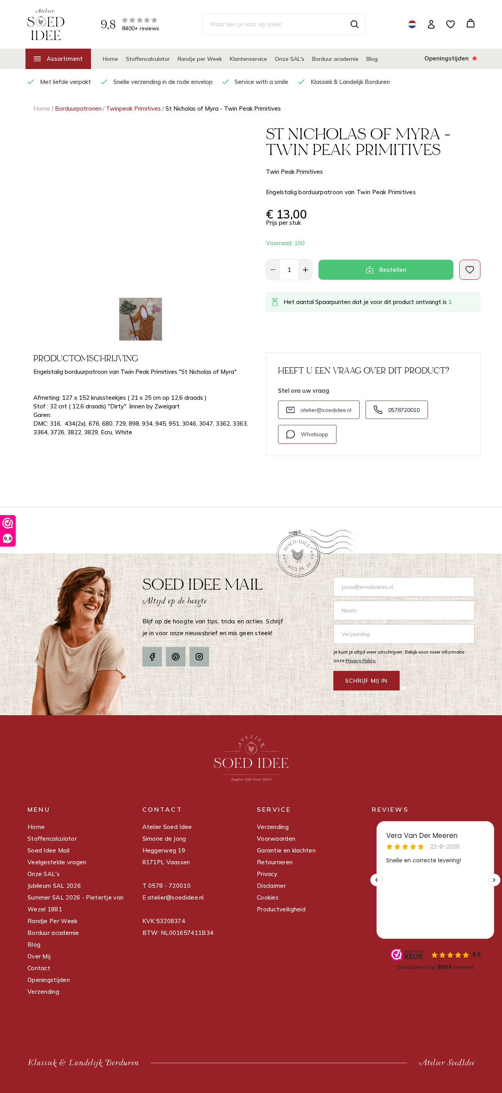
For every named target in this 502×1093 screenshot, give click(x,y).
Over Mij (39, 956)
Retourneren (275, 862)
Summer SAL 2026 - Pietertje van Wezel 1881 (75, 903)
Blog (372, 58)
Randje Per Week (52, 921)
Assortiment (65, 58)
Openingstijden (48, 980)
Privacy (267, 874)
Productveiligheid (281, 909)
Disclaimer (271, 885)
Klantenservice (248, 58)
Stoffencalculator (148, 58)
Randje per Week (200, 58)
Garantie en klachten (286, 850)
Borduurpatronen (78, 108)
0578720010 (404, 410)
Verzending (43, 991)
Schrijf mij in (366, 680)
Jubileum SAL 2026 (54, 885)
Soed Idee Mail (48, 850)
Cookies (267, 897)
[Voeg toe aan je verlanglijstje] (469, 270)
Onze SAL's (289, 58)
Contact (38, 968)
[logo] (45, 23)
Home (110, 58)
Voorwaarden (276, 838)
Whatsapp (314, 434)
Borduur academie (335, 58)
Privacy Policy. (361, 660)
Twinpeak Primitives (133, 108)
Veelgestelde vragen (57, 862)
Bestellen (392, 269)
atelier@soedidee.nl (325, 410)
